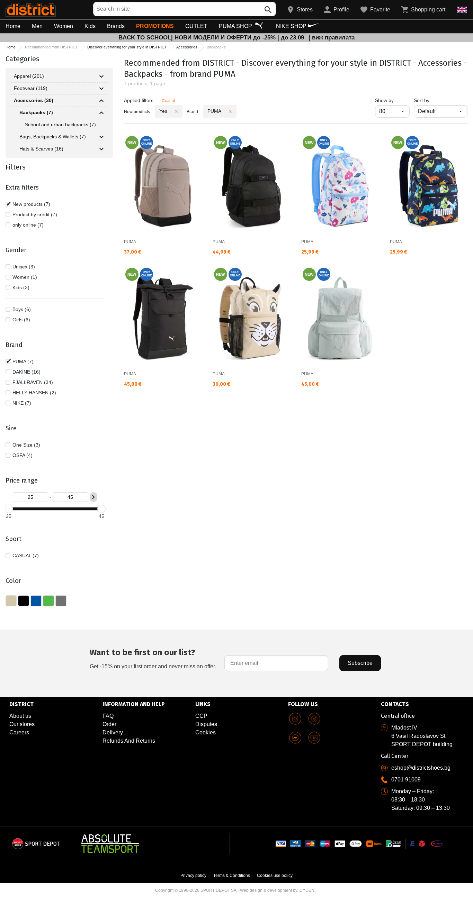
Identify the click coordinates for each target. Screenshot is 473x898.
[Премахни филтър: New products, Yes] (176, 111)
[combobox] (184, 9)
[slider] (9, 509)
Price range (22, 480)
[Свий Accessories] (101, 101)
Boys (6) (21, 309)
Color (13, 581)
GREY (60, 600)
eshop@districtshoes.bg (420, 768)
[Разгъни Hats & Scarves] (101, 149)
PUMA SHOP (236, 26)
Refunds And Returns (128, 741)
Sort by (421, 100)
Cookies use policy (275, 875)
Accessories (186, 47)
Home (13, 26)
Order (109, 724)
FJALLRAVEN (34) (32, 382)
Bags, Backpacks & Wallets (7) (52, 136)
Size (11, 428)
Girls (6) (21, 319)
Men (37, 26)
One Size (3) (26, 445)
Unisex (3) (23, 266)
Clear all (168, 101)
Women (63, 26)
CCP (201, 716)
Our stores (22, 724)
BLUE (36, 600)
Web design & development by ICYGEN (277, 890)
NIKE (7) (21, 403)
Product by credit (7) (34, 214)
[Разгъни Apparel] (101, 76)
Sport (13, 539)
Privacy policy (193, 875)
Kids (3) (20, 287)
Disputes (206, 724)
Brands (116, 26)
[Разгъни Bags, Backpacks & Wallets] (101, 137)
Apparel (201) (29, 76)
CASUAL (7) (25, 555)
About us (20, 716)
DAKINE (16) (26, 372)
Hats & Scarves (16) (41, 149)
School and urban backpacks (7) (60, 124)
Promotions (155, 26)
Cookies (205, 732)
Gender (16, 250)
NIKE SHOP (292, 26)
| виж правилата (332, 37)
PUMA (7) (23, 361)
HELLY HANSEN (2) (34, 392)
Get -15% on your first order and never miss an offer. (153, 658)
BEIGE (11, 600)
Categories (22, 59)
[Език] (462, 9)
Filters (16, 167)
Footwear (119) (30, 88)
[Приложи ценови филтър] (93, 497)
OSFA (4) (22, 455)
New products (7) (31, 204)
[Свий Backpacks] (101, 113)
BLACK (23, 600)
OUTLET (196, 26)
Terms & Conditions (231, 875)
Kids (90, 26)
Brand (14, 345)
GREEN (48, 600)
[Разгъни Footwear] (101, 88)
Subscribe (360, 663)
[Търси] (268, 10)
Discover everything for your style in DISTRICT (127, 47)
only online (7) (28, 225)
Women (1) (24, 277)
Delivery (112, 732)
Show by (392, 100)
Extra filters (22, 187)
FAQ (108, 716)
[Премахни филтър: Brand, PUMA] (230, 111)
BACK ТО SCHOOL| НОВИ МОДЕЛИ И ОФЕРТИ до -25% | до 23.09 (212, 37)
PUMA (130, 241)
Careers (19, 732)
